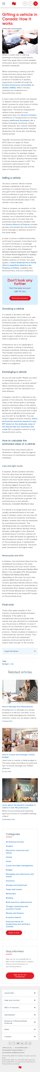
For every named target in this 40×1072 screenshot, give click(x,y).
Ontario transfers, (29, 115)
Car (12, 664)
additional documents (20, 120)
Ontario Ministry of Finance (18, 224)
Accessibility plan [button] (22, 1047)
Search (25, 3)
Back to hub (14, 933)
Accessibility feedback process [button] (13, 1052)
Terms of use (6, 1047)
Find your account (20, 298)
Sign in (35, 3)
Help (30, 3)
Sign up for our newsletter (20, 976)
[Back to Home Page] (14, 3)
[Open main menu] (3, 4)
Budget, (5, 664)
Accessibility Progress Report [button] (12, 1050)
